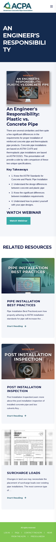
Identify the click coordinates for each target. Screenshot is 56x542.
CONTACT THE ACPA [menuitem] (33, 533)
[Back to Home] (18, 9)
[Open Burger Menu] (52, 6)
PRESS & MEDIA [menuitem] (38, 536)
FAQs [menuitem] (17, 533)
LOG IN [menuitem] (7, 533)
